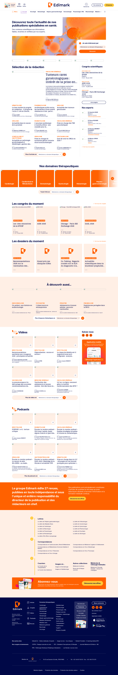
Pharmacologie (60, 607)
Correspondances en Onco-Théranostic (48, 551)
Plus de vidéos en (31, 397)
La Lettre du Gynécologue (80, 526)
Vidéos (32, 613)
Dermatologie (68, 11)
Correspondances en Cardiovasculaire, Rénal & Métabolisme (54, 544)
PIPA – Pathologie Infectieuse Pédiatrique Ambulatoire (46, 648)
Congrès (32, 608)
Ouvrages (81, 613)
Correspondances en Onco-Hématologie (84, 547)
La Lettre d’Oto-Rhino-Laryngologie (47, 536)
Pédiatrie (58, 616)
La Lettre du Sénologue (79, 533)
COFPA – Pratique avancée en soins (41, 644)
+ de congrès (94, 102)
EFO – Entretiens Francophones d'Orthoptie (65, 644)
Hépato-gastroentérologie (54, 11)
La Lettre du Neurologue (44, 528)
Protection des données (51, 670)
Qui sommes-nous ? (97, 610)
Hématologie (41, 11)
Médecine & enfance (78, 566)
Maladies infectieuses (101, 11)
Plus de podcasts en (31, 476)
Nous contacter (99, 603)
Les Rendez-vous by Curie (70, 648)
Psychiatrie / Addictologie (63, 614)
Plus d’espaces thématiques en (45, 318)
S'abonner (81, 607)
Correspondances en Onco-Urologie (47, 553)
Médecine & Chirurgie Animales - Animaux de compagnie (97, 569)
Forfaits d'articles (81, 615)
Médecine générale (44, 624)
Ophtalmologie (60, 605)
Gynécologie (42, 613)
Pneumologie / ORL (78, 11)
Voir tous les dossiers (100, 241)
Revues (32, 623)
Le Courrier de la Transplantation (42, 566)
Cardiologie (42, 605)
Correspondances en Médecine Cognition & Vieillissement (88, 544)
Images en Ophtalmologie (62, 569)
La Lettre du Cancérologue (80, 524)
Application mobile (97, 616)
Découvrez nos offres (77, 498)
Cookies (82, 670)
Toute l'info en (45, 192)
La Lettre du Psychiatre (79, 531)
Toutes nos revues (81, 617)
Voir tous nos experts (88, 146)
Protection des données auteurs (69, 670)
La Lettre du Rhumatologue (45, 533)
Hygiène (58, 628)
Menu (15, 11)
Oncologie (33, 11)
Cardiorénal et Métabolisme (43, 608)
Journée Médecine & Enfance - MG (89, 644)
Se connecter (97, 5)
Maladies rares (43, 622)
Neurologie (42, 627)
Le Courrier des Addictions (45, 570)
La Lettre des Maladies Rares (45, 524)
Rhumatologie (90, 11)
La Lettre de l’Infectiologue (80, 521)
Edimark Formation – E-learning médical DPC (87, 641)
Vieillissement (59, 625)
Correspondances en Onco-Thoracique (83, 551)
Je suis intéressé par (90, 43)
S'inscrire (109, 5)
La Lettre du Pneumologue (45, 531)
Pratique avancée (61, 612)
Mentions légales (38, 670)
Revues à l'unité (81, 611)
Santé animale (59, 621)
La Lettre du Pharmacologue (80, 528)
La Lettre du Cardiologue (44, 526)
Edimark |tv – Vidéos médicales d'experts (43, 641)
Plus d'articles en (31, 154)
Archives (94, 613)
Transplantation (60, 623)
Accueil (24, 11)
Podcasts (32, 618)
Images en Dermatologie (61, 566)
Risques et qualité (61, 630)
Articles (32, 602)
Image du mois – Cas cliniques (65, 641)
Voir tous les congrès (100, 203)
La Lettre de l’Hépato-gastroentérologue (48, 521)
